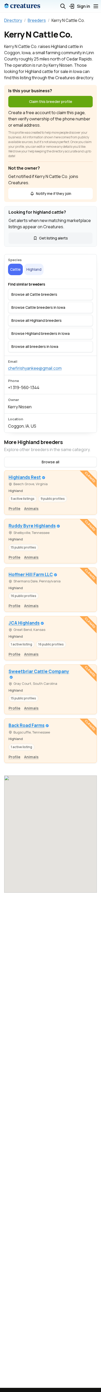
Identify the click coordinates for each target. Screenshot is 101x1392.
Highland (33, 269)
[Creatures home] (22, 6)
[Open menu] (96, 6)
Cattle (15, 269)
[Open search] (63, 6)
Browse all (50, 461)
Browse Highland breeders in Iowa (40, 333)
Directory (13, 20)
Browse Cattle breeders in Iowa (38, 307)
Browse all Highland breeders (36, 320)
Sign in (83, 6)
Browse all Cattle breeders (34, 294)
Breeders (37, 20)
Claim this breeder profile (50, 101)
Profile (14, 508)
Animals (31, 508)
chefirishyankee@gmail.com (35, 368)
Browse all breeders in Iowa (34, 346)
